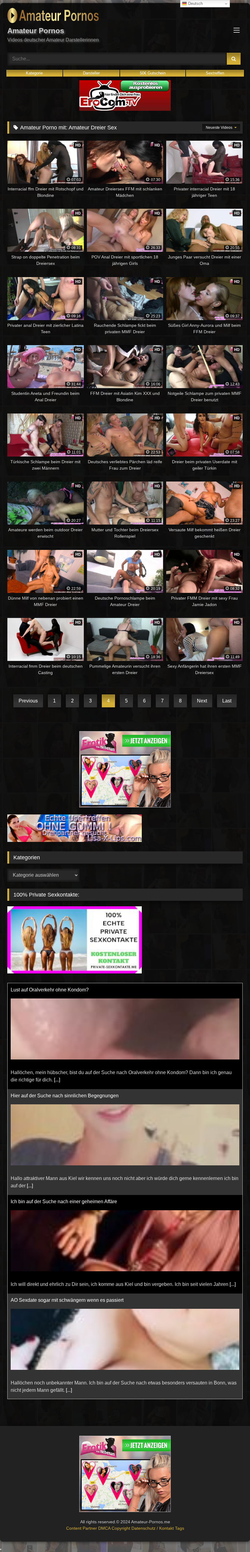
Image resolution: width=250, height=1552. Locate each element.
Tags (179, 1528)
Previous (28, 700)
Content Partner (82, 1528)
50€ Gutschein (153, 73)
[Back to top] (231, 1534)
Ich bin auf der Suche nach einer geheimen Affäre (64, 1095)
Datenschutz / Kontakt (153, 1528)
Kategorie (34, 73)
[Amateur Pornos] (125, 16)
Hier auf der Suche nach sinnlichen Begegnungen (65, 989)
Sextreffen (215, 73)
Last (226, 700)
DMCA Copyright (114, 1528)
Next (202, 700)
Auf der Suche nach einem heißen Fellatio (56, 1300)
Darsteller (91, 73)
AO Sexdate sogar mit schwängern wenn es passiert (67, 1194)
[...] (30, 1079)
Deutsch (195, 3)
